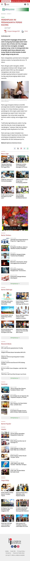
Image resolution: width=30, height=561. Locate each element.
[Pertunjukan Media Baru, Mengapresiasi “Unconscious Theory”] (5, 270)
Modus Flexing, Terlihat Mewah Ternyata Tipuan (18, 456)
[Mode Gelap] (25, 4)
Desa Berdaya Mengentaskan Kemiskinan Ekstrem (21, 196)
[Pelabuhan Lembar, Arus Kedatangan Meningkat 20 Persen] (22, 159)
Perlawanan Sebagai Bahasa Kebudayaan (18, 277)
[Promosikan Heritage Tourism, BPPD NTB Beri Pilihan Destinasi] (4, 412)
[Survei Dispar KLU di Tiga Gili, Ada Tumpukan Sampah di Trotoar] (5, 397)
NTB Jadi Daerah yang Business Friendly (12, 348)
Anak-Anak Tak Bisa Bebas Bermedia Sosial (17, 471)
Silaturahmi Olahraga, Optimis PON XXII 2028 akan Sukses (22, 331)
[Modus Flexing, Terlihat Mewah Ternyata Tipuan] (5, 457)
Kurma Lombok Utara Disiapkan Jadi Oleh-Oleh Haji (14, 369)
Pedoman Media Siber (19, 553)
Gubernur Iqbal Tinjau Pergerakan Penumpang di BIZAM (22, 181)
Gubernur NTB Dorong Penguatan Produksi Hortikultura (12, 357)
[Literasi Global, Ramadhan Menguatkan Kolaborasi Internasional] (5, 435)
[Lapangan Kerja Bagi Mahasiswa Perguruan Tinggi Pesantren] (5, 241)
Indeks (7, 551)
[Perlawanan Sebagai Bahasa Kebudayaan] (5, 278)
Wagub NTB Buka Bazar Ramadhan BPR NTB (13, 352)
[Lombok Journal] (7, 4)
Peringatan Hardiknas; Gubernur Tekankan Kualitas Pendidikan (19, 247)
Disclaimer (8, 553)
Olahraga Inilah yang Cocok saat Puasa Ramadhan (6, 302)
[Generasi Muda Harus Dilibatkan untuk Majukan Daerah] (22, 487)
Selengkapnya (14, 283)
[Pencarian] (28, 4)
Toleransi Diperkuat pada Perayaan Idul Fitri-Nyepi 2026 (6, 165)
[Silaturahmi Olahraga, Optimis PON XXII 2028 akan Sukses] (22, 324)
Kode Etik (13, 551)
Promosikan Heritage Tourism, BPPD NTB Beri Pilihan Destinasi (18, 411)
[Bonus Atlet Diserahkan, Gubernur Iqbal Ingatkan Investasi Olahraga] (22, 310)
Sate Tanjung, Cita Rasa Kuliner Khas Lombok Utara (18, 404)
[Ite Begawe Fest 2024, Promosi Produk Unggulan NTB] (7, 502)
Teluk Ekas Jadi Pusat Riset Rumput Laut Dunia (13, 374)
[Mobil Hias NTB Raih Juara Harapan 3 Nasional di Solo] (7, 518)
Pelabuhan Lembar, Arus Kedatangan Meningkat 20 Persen (21, 165)
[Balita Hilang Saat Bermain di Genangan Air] (5, 442)
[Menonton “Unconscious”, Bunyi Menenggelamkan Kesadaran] (5, 263)
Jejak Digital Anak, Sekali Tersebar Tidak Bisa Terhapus (18, 463)
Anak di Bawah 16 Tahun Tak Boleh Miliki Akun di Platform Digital (18, 449)
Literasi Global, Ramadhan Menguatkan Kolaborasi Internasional (17, 434)
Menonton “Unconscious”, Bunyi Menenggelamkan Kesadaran (18, 262)
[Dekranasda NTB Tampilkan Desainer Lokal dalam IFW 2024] (22, 518)
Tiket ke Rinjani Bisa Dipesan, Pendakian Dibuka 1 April (18, 389)
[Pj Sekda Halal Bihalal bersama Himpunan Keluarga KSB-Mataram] (22, 502)
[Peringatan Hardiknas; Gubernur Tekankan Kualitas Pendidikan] (5, 248)
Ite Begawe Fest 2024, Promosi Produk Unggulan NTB (7, 509)
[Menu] (2, 4)
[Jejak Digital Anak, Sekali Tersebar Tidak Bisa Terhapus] (5, 464)
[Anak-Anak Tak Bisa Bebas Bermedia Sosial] (5, 472)
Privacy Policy (21, 551)
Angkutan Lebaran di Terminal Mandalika (6, 180)
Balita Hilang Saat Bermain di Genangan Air (18, 441)
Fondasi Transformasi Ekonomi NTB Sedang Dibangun (13, 363)
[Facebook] (12, 546)
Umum (3, 17)
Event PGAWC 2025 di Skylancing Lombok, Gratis (7, 316)
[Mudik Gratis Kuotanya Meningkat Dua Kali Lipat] (7, 189)
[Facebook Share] (15, 148)
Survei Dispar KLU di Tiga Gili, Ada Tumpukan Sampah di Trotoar (19, 396)
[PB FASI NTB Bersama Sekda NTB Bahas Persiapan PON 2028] (7, 324)
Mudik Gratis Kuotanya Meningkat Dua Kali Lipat (7, 196)
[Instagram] (18, 546)
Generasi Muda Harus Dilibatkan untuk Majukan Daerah (21, 494)
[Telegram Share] (24, 148)
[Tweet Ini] (18, 148)
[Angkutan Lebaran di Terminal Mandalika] (7, 174)
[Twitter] (15, 546)
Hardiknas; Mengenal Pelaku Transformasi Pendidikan (17, 255)
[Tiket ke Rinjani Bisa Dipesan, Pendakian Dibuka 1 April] (5, 390)
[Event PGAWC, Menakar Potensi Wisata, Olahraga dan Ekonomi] (22, 296)
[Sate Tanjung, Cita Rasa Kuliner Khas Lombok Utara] (5, 404)
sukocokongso (8, 27)
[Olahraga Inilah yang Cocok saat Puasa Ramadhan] (7, 296)
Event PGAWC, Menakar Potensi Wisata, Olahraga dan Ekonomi (22, 302)
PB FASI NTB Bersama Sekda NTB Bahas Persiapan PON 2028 (7, 331)
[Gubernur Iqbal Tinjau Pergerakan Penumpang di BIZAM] (22, 174)
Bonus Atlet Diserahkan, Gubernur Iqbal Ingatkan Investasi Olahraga (22, 316)
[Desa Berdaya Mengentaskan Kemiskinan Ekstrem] (22, 189)
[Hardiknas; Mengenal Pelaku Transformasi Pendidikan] (5, 256)
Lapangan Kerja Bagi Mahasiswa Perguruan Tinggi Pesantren (19, 240)
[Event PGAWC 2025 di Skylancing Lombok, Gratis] (7, 310)
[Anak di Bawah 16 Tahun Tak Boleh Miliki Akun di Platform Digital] (5, 450)
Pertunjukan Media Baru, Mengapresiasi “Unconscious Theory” (18, 269)
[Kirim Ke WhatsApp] (27, 148)
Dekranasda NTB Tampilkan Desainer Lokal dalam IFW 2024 (22, 525)
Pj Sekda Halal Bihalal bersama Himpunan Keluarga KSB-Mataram (22, 509)
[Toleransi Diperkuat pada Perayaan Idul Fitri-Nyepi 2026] (7, 159)
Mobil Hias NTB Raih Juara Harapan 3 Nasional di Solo (6, 525)
